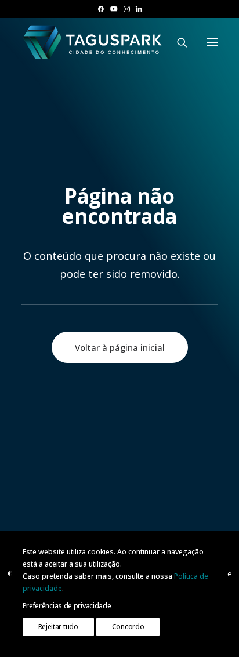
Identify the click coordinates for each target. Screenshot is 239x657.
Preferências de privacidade (67, 606)
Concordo (128, 626)
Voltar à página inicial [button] (120, 347)
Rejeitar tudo (58, 626)
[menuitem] (100, 9)
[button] (100, 9)
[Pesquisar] (176, 42)
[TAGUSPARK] (93, 42)
